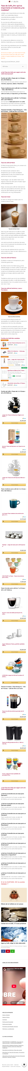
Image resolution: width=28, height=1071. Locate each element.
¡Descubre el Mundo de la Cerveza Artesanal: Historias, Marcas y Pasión (13, 1056)
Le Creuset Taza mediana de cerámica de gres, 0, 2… (13, 514)
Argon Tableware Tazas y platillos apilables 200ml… (13, 644)
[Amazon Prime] (15, 344)
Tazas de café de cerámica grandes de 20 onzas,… (13, 711)
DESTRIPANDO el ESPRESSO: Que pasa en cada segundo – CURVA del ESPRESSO (12, 1042)
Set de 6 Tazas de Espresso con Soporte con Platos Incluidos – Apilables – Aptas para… (16, 343)
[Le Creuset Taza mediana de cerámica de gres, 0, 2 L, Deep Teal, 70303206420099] (14, 503)
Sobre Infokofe (6, 1015)
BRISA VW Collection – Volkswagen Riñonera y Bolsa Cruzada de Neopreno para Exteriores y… (16, 351)
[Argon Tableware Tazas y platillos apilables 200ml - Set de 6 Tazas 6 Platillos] (14, 634)
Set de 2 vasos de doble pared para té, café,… (12, 613)
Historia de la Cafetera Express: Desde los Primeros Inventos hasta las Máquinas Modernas (12, 1046)
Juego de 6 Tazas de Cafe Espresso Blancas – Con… (13, 478)
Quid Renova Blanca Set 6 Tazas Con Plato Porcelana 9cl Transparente (16, 370)
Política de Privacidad (7, 1022)
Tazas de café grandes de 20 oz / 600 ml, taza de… (13, 743)
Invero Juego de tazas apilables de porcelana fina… (11, 774)
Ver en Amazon (14, 423)
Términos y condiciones (8, 1028)
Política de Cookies (7, 1024)
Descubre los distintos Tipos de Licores (12, 1050)
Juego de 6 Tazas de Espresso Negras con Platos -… (13, 415)
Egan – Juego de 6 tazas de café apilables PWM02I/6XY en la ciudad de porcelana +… (16, 359)
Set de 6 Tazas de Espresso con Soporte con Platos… (13, 447)
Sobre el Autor (6, 1017)
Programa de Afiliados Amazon (10, 1026)
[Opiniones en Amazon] (11, 365)
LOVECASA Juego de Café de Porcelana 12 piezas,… (13, 676)
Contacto (4, 1019)
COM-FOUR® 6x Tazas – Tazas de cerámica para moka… (13, 576)
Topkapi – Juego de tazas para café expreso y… (13, 545)
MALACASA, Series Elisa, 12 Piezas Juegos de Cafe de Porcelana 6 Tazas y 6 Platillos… (16, 383)
